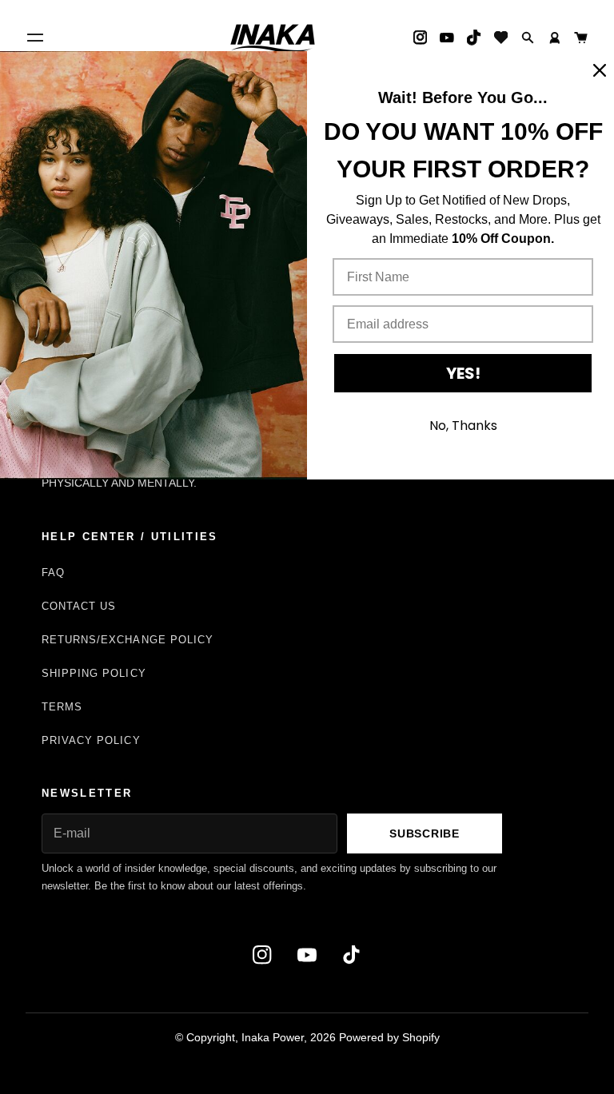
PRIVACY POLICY (91, 740)
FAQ (53, 573)
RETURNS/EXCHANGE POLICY (127, 640)
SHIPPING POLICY (94, 673)
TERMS (62, 707)
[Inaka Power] (272, 37)
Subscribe (424, 833)
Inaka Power (272, 1037)
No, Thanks (463, 425)
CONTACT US (79, 606)
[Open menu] (35, 38)
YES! (463, 373)
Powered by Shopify (389, 1037)
